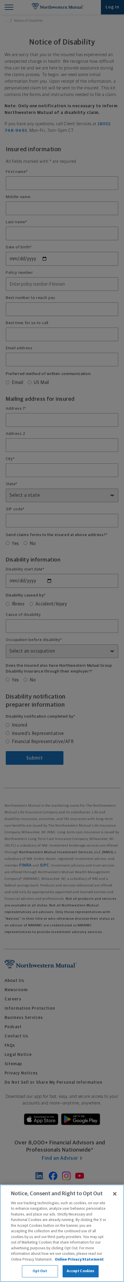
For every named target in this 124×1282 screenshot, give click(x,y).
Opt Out (40, 1271)
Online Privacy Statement (79, 1259)
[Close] (114, 1193)
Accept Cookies (81, 1271)
